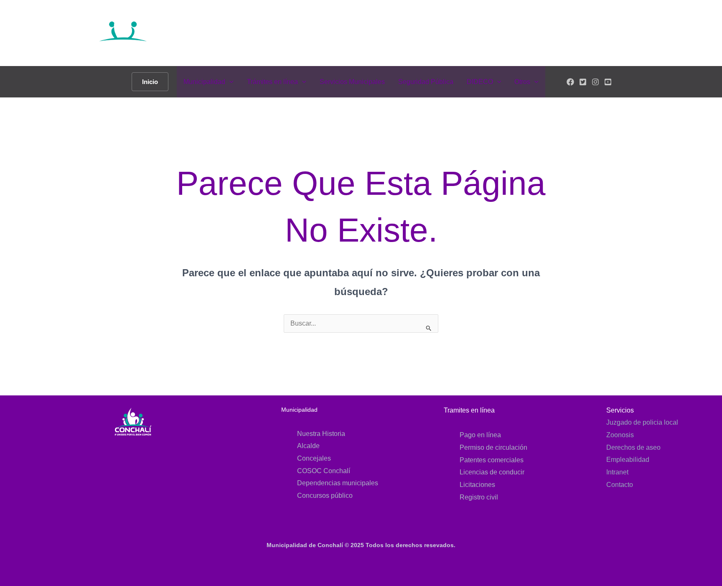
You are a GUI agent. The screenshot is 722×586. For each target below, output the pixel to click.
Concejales (314, 458)
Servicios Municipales (352, 81)
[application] (229, 81)
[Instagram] (595, 82)
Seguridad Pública (425, 81)
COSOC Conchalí (323, 470)
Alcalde (308, 445)
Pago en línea (480, 434)
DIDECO (480, 81)
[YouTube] (608, 82)
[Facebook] (570, 82)
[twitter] (583, 82)
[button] (150, 81)
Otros (522, 81)
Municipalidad (204, 81)
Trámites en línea (272, 81)
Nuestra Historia (321, 433)
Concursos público (325, 495)
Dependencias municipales (337, 483)
